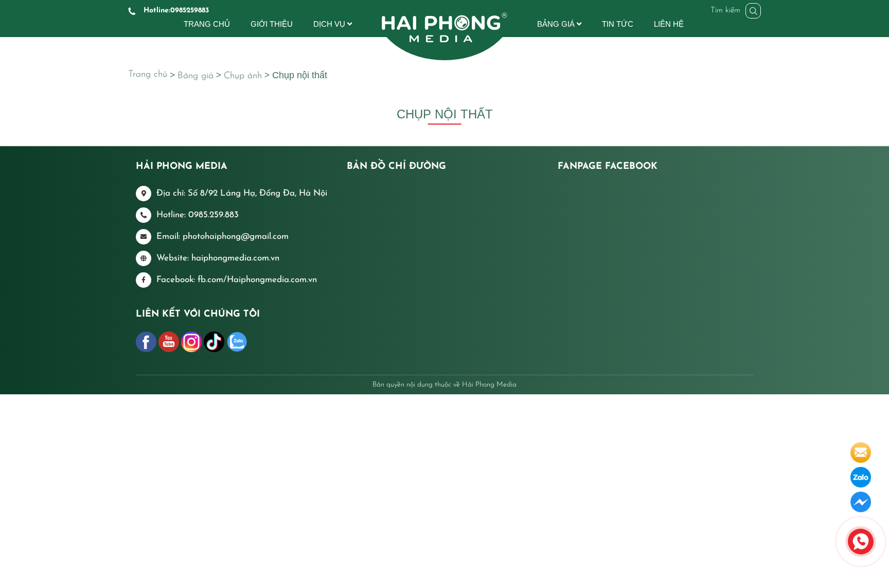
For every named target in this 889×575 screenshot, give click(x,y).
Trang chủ (147, 74)
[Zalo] (860, 476)
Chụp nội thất (299, 75)
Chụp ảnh (243, 76)
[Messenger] (860, 501)
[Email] (860, 452)
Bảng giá (195, 76)
